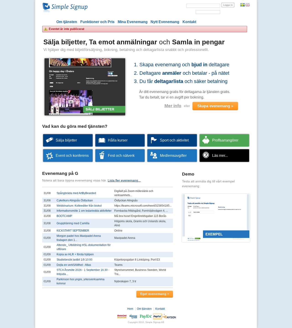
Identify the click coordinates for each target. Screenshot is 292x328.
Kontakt (189, 22)
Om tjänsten (66, 22)
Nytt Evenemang (165, 22)
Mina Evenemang (133, 22)
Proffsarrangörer (225, 140)
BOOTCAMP (64, 216)
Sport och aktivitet (174, 140)
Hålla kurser (118, 140)
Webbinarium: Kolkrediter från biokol (79, 205)
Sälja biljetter (66, 140)
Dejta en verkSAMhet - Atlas (74, 265)
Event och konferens (72, 155)
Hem (130, 308)
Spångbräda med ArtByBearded (76, 193)
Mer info (172, 105)
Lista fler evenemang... (124, 180)
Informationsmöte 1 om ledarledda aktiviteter (84, 210)
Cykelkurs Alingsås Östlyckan (75, 200)
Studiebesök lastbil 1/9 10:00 (74, 259)
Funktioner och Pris (97, 22)
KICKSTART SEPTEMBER (73, 230)
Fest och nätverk (121, 155)
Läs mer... (220, 155)
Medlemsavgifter (173, 155)
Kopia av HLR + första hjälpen (75, 254)
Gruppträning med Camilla (73, 223)
